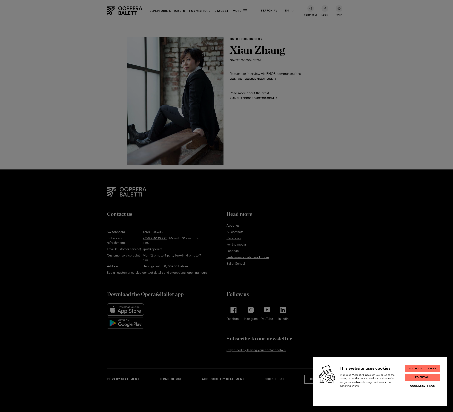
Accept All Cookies (422, 368)
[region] (380, 381)
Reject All (422, 377)
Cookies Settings (422, 385)
